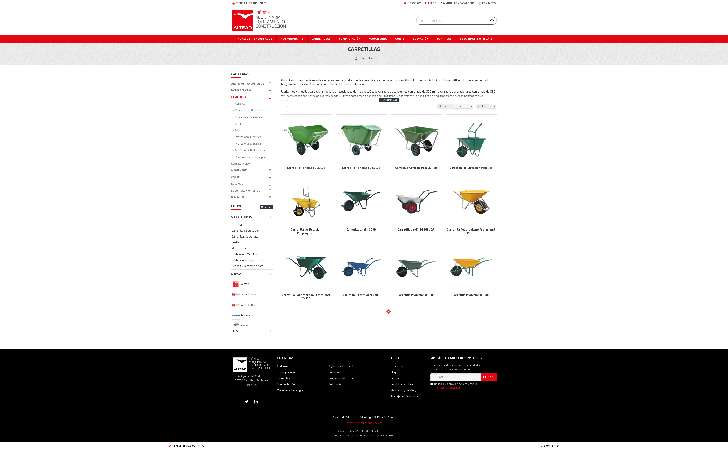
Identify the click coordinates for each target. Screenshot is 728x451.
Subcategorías (241, 217)
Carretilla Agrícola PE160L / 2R (416, 168)
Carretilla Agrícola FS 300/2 (306, 168)
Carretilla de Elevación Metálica (471, 168)
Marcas (236, 274)
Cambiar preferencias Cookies (364, 423)
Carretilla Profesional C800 (416, 295)
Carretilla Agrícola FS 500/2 (361, 168)
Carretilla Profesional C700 (361, 295)
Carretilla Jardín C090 (361, 229)
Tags (234, 331)
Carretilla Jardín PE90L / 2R (416, 229)
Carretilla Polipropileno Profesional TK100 (306, 296)
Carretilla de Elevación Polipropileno (306, 231)
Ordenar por (445, 106)
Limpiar (267, 207)
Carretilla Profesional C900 (471, 295)
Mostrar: (482, 106)
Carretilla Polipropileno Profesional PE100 (471, 231)
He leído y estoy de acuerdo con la (455, 386)
